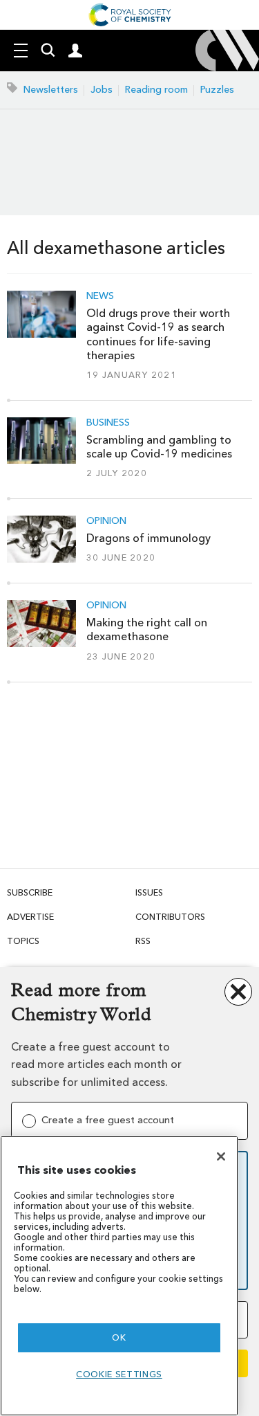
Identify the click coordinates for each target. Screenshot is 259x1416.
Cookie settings (119, 1374)
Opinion (106, 521)
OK (119, 1337)
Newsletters (50, 90)
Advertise (30, 916)
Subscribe (29, 892)
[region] (119, 1276)
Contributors (170, 916)
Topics (23, 941)
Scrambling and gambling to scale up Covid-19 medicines (159, 446)
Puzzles (217, 90)
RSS (143, 941)
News (100, 296)
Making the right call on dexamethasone (146, 629)
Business (108, 422)
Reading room (156, 90)
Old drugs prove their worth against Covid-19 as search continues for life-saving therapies (158, 334)
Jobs (101, 90)
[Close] (221, 1156)
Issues (149, 892)
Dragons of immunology (148, 538)
